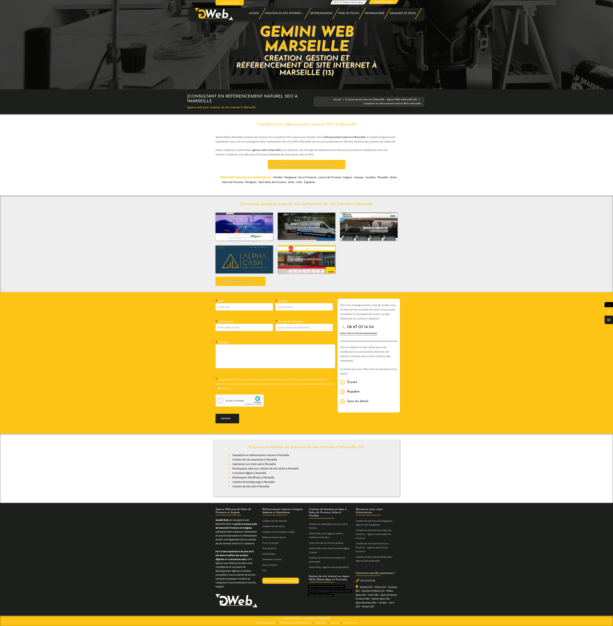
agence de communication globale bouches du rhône (330, 591)
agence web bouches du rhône (321, 595)
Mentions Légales (265, 623)
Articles (335, 623)
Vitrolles (278, 177)
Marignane (290, 177)
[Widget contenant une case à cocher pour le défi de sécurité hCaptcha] (240, 400)
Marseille (382, 177)
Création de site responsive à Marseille (254, 459)
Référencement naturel (274, 537)
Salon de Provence (232, 182)
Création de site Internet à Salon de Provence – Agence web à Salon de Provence (373, 534)
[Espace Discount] (306, 259)
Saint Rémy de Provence (272, 182)
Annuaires (321, 623)
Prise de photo (269, 548)
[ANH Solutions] (306, 227)
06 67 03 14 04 (383, 2)
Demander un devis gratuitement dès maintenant (304, 164)
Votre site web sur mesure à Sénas (326, 542)
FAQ (264, 570)
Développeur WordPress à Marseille (253, 477)
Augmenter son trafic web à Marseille (254, 464)
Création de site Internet (274, 520)
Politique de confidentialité (295, 623)
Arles (299, 182)
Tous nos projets (270, 542)
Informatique (268, 553)
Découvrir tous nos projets (238, 281)
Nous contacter (230, 3)
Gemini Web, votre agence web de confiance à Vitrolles (326, 535)
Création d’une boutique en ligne (278, 531)
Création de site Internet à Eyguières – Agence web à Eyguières (375, 522)
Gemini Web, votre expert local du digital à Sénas (329, 550)
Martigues (251, 182)
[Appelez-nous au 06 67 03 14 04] (609, 311)
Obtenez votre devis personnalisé (280, 580)
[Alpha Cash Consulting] (244, 259)
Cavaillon (370, 177)
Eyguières (309, 182)
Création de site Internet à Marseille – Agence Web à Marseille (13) (381, 99)
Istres (291, 182)
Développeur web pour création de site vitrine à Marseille (265, 468)
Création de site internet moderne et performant (327, 559)
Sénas (393, 177)
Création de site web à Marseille (250, 486)
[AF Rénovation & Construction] (368, 227)
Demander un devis (271, 559)
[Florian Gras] (244, 227)
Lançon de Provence (329, 177)
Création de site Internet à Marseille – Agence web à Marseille (375, 558)
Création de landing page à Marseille (253, 482)
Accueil (337, 99)
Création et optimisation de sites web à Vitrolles (328, 526)
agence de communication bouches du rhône (326, 586)
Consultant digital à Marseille (249, 473)
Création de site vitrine (273, 526)
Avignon (347, 177)
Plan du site (350, 623)
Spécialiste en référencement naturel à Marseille (260, 455)
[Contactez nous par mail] (609, 320)
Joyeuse (358, 177)
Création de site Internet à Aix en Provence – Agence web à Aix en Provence (372, 547)
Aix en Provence (307, 177)
